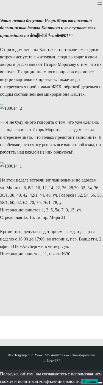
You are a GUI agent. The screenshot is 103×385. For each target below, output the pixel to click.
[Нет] (100, 383)
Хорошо (89, 382)
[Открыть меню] (99, 3)
